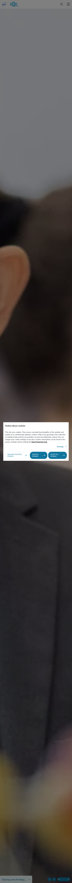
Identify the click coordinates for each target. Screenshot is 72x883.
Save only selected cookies (14, 455)
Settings (60, 447)
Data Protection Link (39, 442)
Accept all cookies (54, 455)
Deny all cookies (35, 455)
